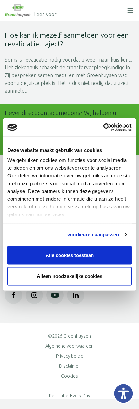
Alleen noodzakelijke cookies (69, 276)
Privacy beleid (69, 356)
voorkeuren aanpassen (93, 234)
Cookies (69, 376)
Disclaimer (69, 366)
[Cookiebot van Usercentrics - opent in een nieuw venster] (103, 127)
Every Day (80, 395)
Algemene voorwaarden (69, 346)
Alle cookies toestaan (70, 255)
